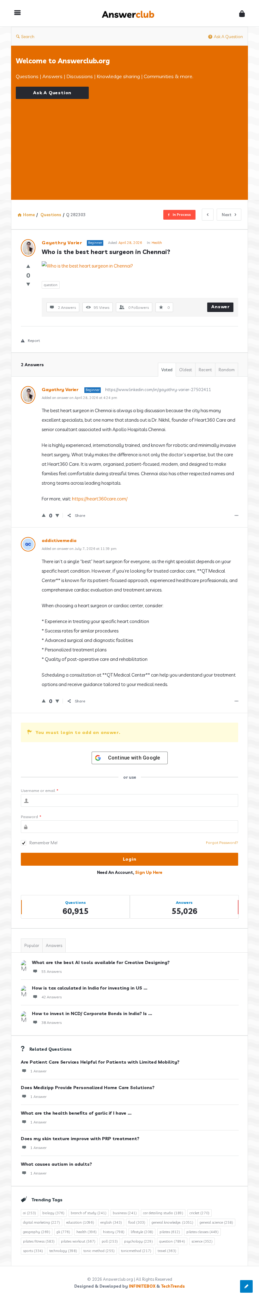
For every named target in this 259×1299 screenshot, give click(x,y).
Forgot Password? (222, 842)
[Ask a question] (246, 1286)
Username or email (39, 790)
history (113, 1232)
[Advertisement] (129, 143)
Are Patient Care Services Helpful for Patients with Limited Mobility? (100, 1062)
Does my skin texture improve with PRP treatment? (80, 1138)
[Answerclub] (131, 13)
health (86, 1232)
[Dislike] (28, 284)
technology (63, 1251)
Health (157, 242)
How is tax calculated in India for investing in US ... (89, 988)
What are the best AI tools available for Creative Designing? (101, 962)
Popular (31, 945)
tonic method (99, 1251)
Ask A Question (228, 36)
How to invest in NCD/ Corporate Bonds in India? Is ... (92, 1013)
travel (167, 1251)
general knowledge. (172, 1222)
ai (29, 1213)
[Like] (28, 266)
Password (31, 816)
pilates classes (202, 1232)
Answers (54, 945)
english (111, 1222)
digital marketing (41, 1222)
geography (36, 1232)
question (50, 285)
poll (110, 1241)
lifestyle (142, 1232)
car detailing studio (163, 1213)
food (136, 1222)
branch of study (88, 1213)
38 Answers (51, 1022)
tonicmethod (136, 1251)
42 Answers (51, 997)
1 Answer (38, 1071)
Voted (166, 369)
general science (216, 1222)
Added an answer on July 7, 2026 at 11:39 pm (79, 548)
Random (227, 369)
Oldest (185, 369)
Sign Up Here (148, 872)
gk (63, 1232)
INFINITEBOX (142, 1286)
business (125, 1213)
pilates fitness (39, 1241)
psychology (138, 1241)
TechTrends (173, 1286)
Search (27, 36)
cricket (199, 1213)
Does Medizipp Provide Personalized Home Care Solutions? (87, 1087)
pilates (170, 1232)
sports (33, 1251)
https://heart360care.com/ (100, 499)
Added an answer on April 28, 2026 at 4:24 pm (79, 397)
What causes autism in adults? (56, 1164)
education (80, 1222)
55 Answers (51, 971)
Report (34, 340)
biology (53, 1213)
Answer (220, 306)
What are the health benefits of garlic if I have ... (76, 1113)
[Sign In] (242, 13)
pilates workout (78, 1241)
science (202, 1241)
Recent (205, 369)
